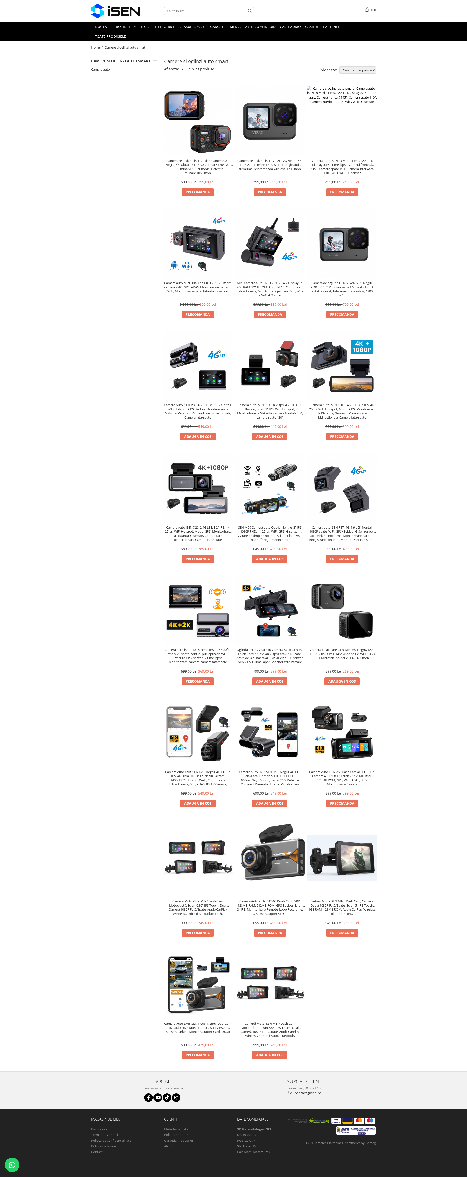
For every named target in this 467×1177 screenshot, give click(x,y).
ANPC (168, 1146)
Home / (97, 47)
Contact (97, 1152)
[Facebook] (148, 1097)
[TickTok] (167, 1097)
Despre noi (99, 1129)
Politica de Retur (176, 1134)
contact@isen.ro (307, 1092)
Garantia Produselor (178, 1140)
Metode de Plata (176, 1129)
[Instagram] (176, 1097)
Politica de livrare (103, 1146)
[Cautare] (249, 11)
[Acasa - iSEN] (115, 11)
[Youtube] (157, 1097)
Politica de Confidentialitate (111, 1140)
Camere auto (100, 69)
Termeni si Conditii (104, 1134)
